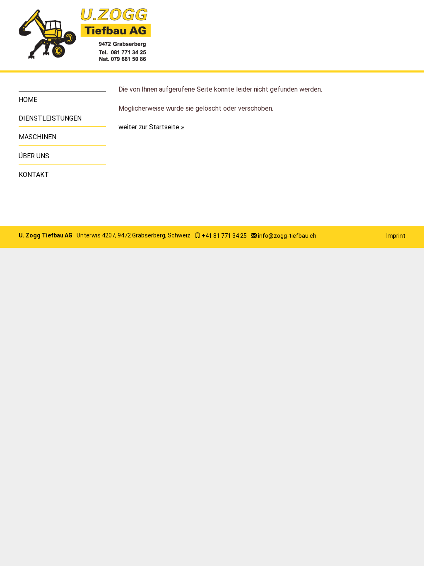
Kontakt (34, 175)
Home (28, 100)
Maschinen (37, 137)
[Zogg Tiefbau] (85, 35)
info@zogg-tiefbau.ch (287, 235)
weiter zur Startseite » (151, 127)
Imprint (395, 235)
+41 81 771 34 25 (224, 235)
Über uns (34, 156)
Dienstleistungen (50, 118)
